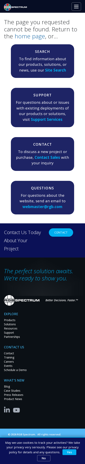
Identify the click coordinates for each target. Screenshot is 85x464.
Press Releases (13, 395)
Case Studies (12, 390)
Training (9, 357)
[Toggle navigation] (76, 6)
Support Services (46, 119)
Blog (7, 386)
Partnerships (12, 337)
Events (8, 366)
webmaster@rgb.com (42, 206)
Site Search (55, 70)
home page (30, 36)
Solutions (10, 324)
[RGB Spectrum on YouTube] (17, 409)
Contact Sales (47, 157)
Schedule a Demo (15, 370)
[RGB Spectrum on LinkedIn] (8, 409)
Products (9, 320)
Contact (61, 232)
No (44, 458)
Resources (10, 328)
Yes (69, 452)
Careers (9, 361)
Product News (13, 399)
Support (9, 332)
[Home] (17, 7)
